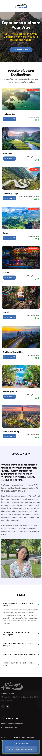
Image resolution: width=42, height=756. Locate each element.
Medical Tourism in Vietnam (12, 724)
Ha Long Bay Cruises (9, 727)
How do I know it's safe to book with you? (18, 664)
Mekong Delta (10, 391)
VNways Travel (20, 737)
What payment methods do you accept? (17, 644)
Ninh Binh (7, 153)
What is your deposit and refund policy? (20, 654)
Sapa (5, 233)
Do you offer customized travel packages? (16, 633)
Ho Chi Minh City (11, 431)
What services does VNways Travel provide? (18, 604)
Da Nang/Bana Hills (13, 352)
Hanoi (6, 312)
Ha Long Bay (9, 114)
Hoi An (6, 272)
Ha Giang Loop (10, 193)
